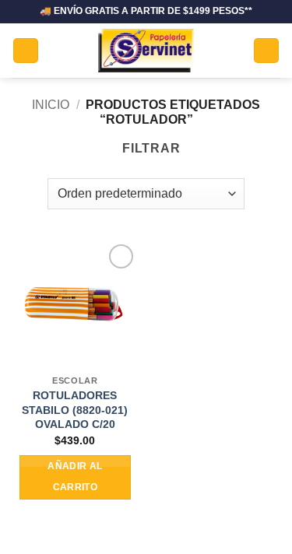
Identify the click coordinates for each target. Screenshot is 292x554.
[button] (25, 51)
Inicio (50, 104)
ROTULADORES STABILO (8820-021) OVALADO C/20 (75, 409)
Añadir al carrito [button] (74, 477)
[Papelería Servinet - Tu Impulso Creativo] (146, 50)
